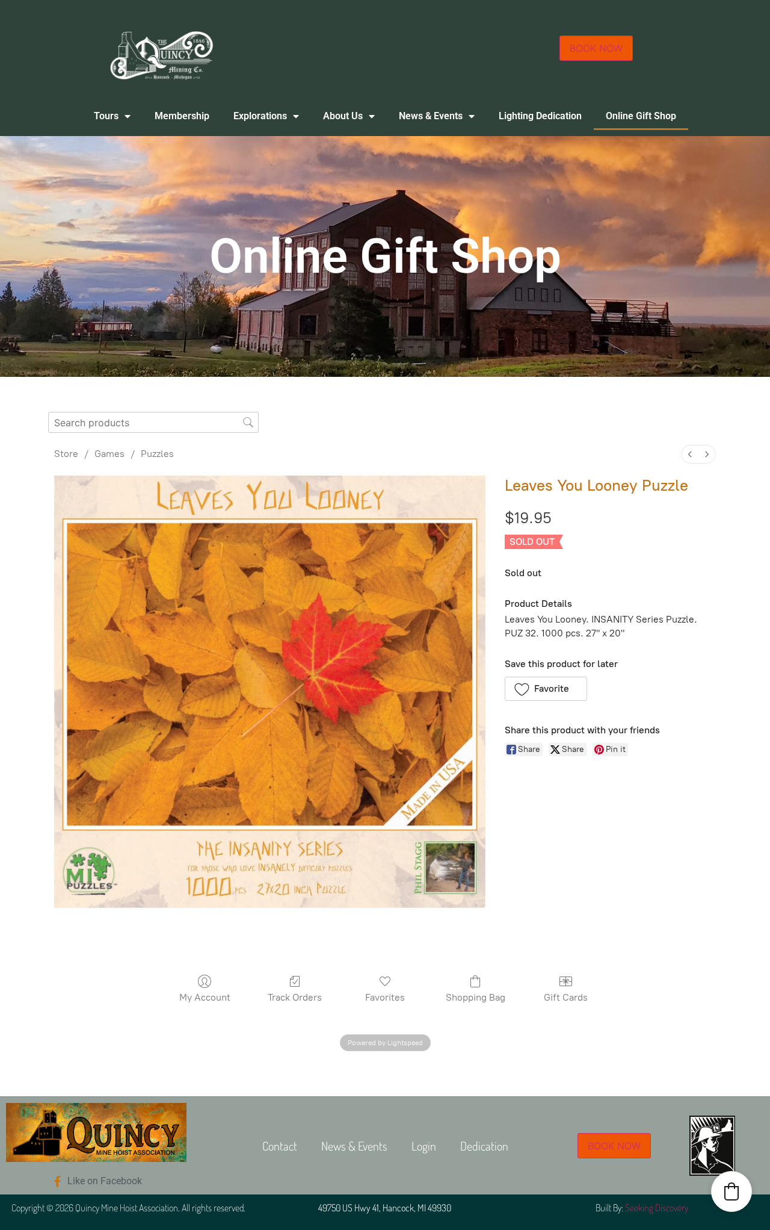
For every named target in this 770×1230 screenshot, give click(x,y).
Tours (106, 116)
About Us (343, 116)
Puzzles (157, 453)
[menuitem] (690, 454)
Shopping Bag (475, 997)
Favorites (385, 997)
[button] (546, 689)
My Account (204, 997)
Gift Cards (566, 997)
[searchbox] (153, 422)
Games (109, 453)
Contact (279, 1146)
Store (66, 453)
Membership (182, 116)
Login (423, 1146)
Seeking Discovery (656, 1208)
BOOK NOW (596, 48)
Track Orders (295, 997)
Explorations (260, 116)
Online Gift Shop (641, 116)
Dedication (484, 1146)
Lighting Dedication (540, 116)
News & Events (431, 116)
